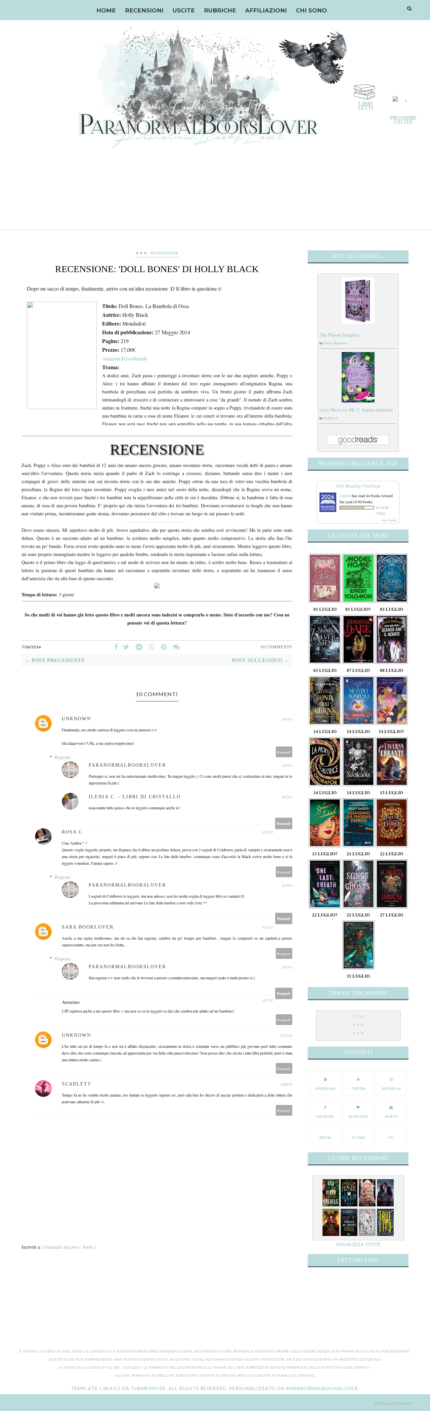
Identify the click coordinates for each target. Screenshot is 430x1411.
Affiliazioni (266, 10)
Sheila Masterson (335, 343)
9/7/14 (268, 1000)
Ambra (345, 495)
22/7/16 (286, 1035)
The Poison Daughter (339, 335)
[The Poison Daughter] (358, 322)
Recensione (165, 252)
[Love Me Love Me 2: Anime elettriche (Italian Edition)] (358, 400)
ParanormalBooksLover (322, 1388)
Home (106, 10)
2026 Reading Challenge (358, 486)
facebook (325, 1116)
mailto (391, 1116)
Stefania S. (331, 418)
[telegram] (139, 647)
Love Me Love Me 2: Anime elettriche (356, 410)
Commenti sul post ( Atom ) (69, 1247)
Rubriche (220, 10)
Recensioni (144, 10)
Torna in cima (390, 1403)
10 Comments (276, 647)
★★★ (141, 252)
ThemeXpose (148, 1388)
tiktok (325, 1137)
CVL (391, 1137)
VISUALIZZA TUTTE (358, 1244)
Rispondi (284, 752)
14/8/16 (286, 1084)
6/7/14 (287, 719)
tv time (358, 1137)
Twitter (358, 1088)
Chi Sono (311, 10)
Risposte (63, 757)
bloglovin (358, 1116)
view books (389, 520)
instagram (391, 1088)
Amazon (111, 358)
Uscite (184, 10)
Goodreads (135, 358)
